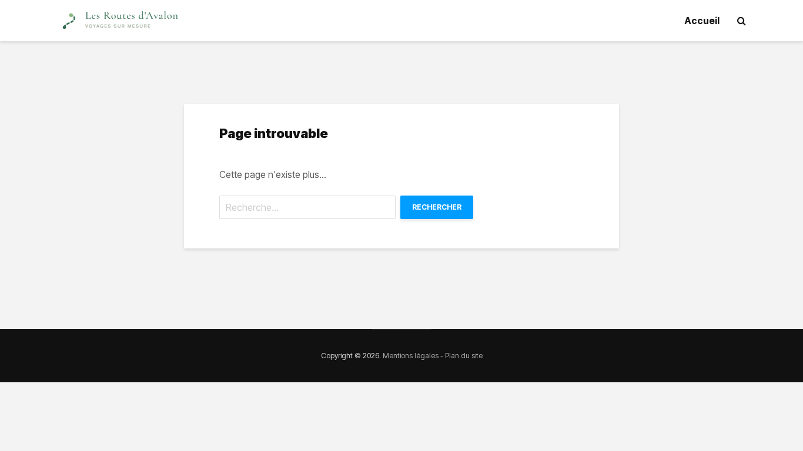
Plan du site (464, 355)
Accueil (702, 20)
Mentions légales (411, 355)
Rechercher (436, 207)
